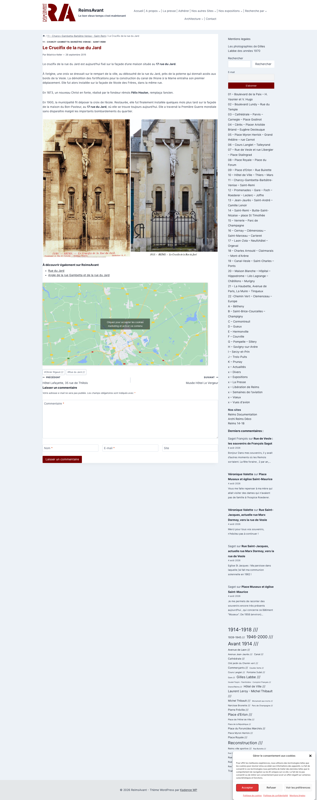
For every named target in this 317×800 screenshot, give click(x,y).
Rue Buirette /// (259, 749)
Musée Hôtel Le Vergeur (202, 380)
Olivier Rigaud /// (53, 372)
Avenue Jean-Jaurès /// (240, 654)
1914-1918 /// (243, 629)
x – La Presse (237, 382)
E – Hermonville (238, 331)
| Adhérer (182, 11)
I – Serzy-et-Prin (239, 351)
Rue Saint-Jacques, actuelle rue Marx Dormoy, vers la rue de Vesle (250, 515)
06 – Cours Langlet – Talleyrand (249, 144)
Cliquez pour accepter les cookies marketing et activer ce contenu (125, 324)
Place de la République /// (239, 724)
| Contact (210, 18)
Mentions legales (239, 39)
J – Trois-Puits (237, 356)
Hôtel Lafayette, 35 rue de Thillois (65, 380)
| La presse (168, 11)
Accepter (247, 787)
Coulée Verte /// (256, 668)
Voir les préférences (298, 787)
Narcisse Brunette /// (239, 705)
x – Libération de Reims (243, 387)
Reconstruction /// (245, 742)
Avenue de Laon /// (239, 649)
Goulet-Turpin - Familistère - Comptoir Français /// (249, 682)
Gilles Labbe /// (248, 677)
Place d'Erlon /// (240, 714)
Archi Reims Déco (239, 419)
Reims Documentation (242, 414)
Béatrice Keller (54, 54)
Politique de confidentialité (275, 795)
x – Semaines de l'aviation (245, 392)
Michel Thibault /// (239, 700)
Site (166, 448)
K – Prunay (235, 361)
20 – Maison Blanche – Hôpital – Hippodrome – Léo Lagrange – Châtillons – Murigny (249, 276)
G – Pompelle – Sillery (242, 341)
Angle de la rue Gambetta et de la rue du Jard (79, 275)
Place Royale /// (237, 737)
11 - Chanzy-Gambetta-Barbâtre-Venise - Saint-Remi (74, 42)
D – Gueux (235, 326)
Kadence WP (188, 790)
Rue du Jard (56, 270)
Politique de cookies (252, 795)
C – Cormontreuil (239, 321)
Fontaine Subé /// (256, 672)
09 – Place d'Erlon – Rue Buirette (249, 170)
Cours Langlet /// (236, 672)
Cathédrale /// (236, 658)
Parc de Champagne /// (262, 705)
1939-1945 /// (236, 637)
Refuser (271, 787)
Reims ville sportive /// (240, 748)
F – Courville (236, 336)
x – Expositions (238, 377)
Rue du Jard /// (76, 372)
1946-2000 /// (260, 636)
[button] (310, 755)
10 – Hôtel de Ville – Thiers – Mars (250, 175)
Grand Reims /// (235, 687)
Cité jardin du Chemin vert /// (243, 663)
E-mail (109, 448)
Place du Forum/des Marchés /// (246, 728)
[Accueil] (44, 35)
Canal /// (258, 654)
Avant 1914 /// (243, 644)
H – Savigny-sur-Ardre (243, 346)
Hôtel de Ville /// (254, 686)
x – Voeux (234, 397)
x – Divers (234, 372)
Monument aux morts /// (262, 701)
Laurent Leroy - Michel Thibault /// (250, 693)
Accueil (138, 11)
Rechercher (235, 58)
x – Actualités (237, 367)
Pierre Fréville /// (238, 709)
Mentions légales (297, 795)
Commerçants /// (238, 667)
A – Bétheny (236, 306)
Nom (48, 448)
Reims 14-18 (236, 423)
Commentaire (54, 403)
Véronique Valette (240, 474)
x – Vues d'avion (239, 402)
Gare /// (231, 677)
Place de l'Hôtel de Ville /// (241, 719)
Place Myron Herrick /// (240, 733)
